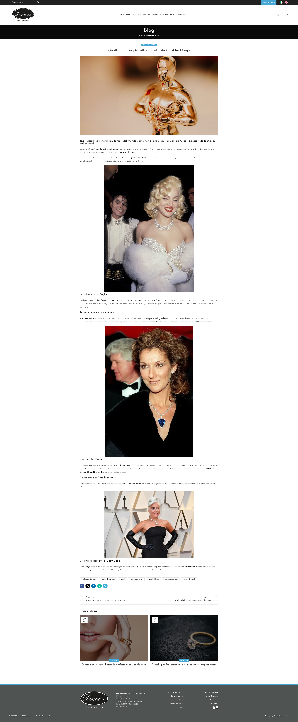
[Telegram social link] (105, 586)
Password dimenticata (210, 700)
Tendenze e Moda (152, 35)
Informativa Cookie (176, 704)
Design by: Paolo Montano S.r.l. (277, 716)
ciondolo (187, 469)
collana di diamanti (89, 579)
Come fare (114, 660)
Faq (181, 707)
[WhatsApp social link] (99, 586)
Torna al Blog (149, 598)
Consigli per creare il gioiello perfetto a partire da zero (113, 664)
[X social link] (87, 586)
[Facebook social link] (82, 586)
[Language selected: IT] (285, 2)
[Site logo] (23, 15)
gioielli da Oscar (137, 579)
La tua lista (214, 704)
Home (141, 35)
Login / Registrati (212, 696)
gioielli (123, 579)
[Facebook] (214, 707)
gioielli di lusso (154, 579)
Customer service (177, 696)
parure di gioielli (189, 579)
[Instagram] (217, 707)
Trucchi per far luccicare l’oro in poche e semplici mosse (184, 664)
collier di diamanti (108, 579)
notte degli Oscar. (171, 579)
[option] (287, 2)
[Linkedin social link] (93, 586)
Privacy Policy (178, 700)
